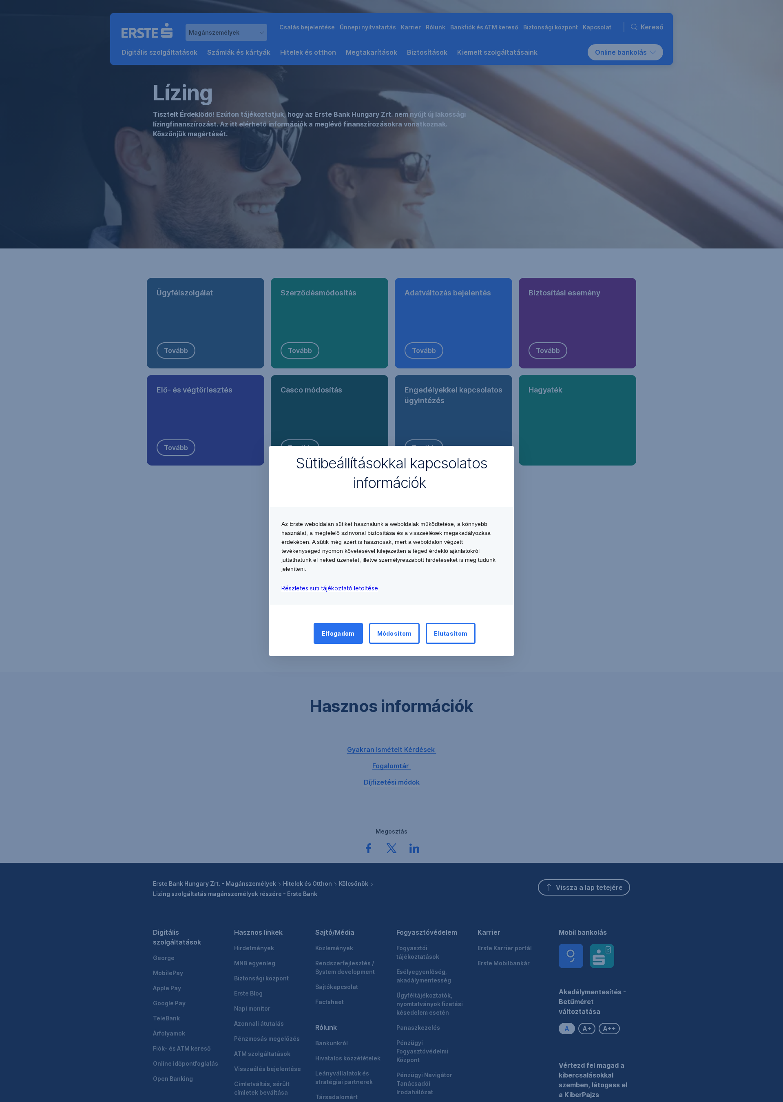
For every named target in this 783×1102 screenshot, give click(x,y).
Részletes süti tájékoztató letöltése (329, 588)
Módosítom (394, 633)
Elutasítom (450, 633)
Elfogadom (338, 633)
